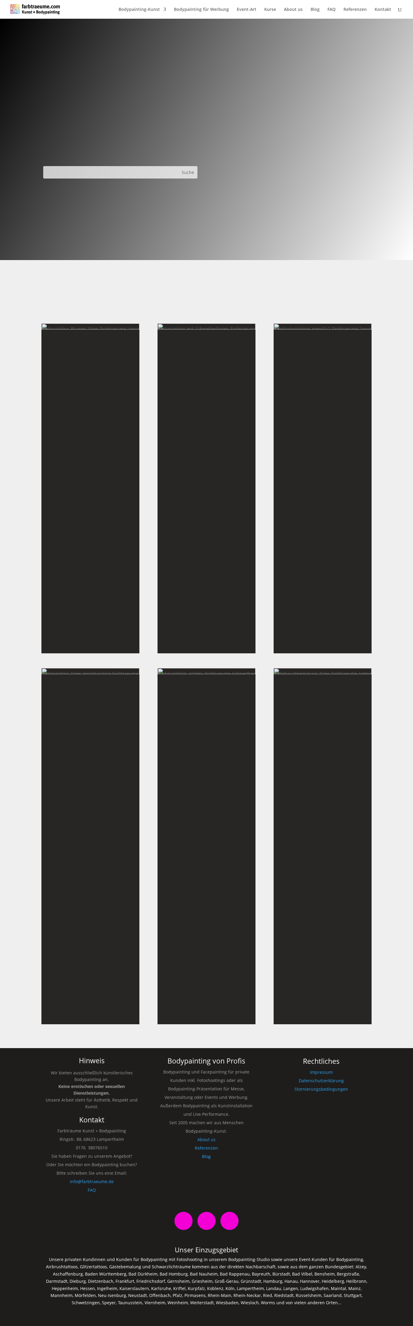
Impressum (321, 1072)
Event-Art (246, 9)
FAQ (331, 9)
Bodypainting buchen (206, 642)
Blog (315, 9)
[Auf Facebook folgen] (183, 1221)
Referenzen (355, 9)
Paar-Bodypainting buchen (322, 649)
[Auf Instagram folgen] (206, 1221)
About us (293, 9)
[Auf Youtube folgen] (229, 1221)
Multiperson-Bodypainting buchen (206, 945)
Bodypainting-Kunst (139, 9)
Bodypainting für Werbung (201, 9)
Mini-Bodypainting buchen (90, 641)
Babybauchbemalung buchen (322, 1016)
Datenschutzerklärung (321, 1080)
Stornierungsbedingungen (321, 1089)
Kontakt (383, 9)
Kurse (270, 9)
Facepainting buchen (90, 1020)
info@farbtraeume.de (92, 1181)
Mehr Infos (90, 627)
